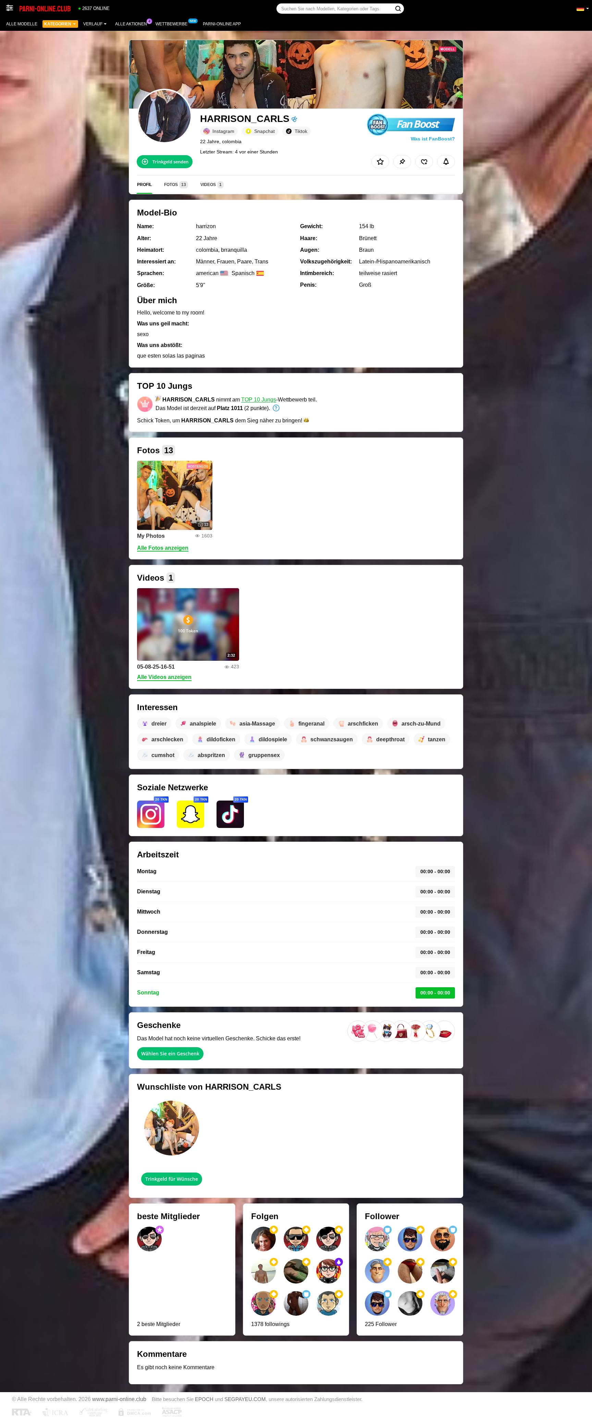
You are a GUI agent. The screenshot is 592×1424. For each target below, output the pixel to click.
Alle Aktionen (131, 24)
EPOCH (204, 1399)
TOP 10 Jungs (258, 400)
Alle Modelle (21, 24)
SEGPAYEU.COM (245, 1399)
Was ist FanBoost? (433, 138)
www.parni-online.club (119, 1399)
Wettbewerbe (171, 24)
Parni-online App (222, 24)
